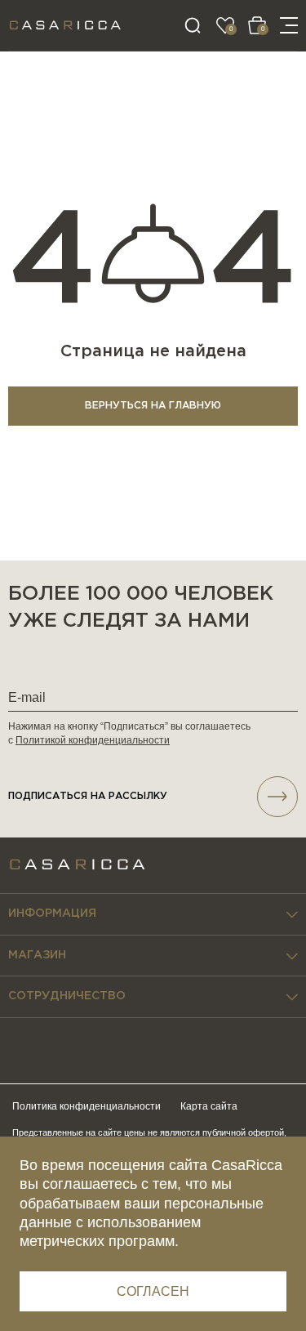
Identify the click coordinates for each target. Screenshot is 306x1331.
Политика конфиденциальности (86, 1106)
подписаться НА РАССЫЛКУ (87, 796)
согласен (153, 1291)
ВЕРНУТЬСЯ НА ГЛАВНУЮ (153, 405)
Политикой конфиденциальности (93, 740)
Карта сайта (208, 1106)
